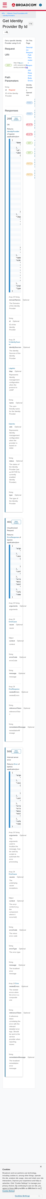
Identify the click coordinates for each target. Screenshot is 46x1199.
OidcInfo (12, 424)
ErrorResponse (13, 537)
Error (16, 764)
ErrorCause (13, 622)
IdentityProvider (13, 131)
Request (29, 52)
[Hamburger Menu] (5, 3)
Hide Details (16, 119)
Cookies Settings (22, 1196)
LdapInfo (12, 368)
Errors (30, 81)
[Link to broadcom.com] (24, 5)
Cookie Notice (8, 1191)
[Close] (41, 1166)
